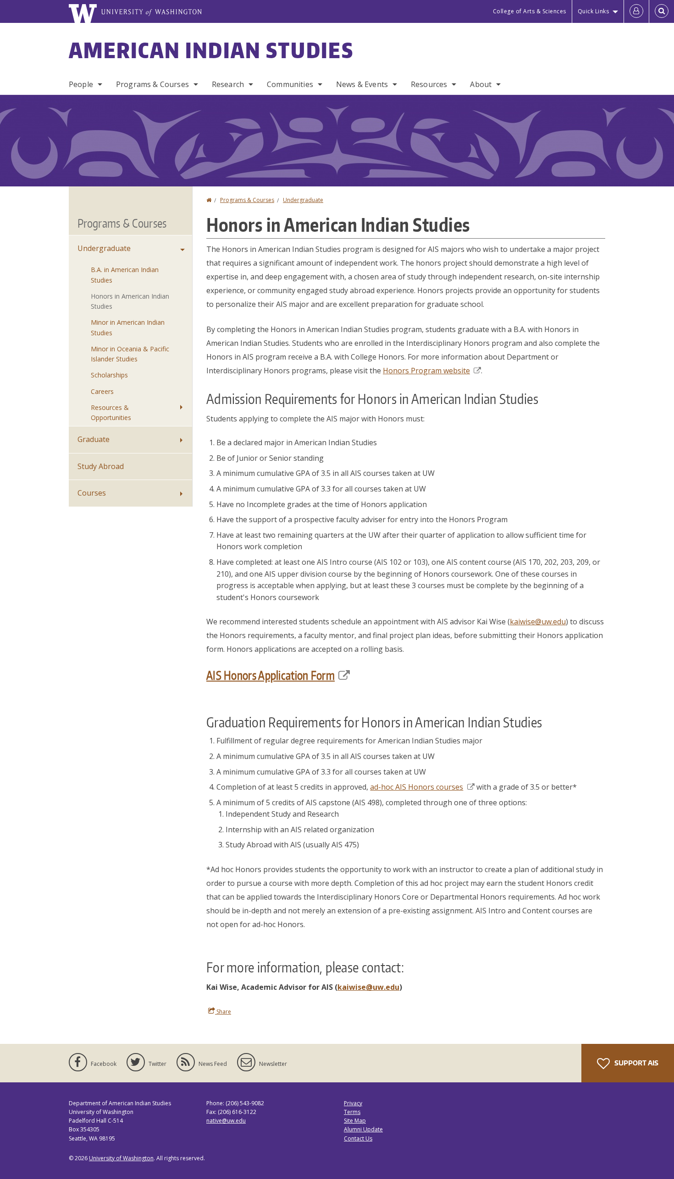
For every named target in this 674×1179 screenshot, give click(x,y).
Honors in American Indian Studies (130, 301)
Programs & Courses (152, 84)
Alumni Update (363, 1129)
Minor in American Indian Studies (128, 327)
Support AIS (635, 1063)
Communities (290, 84)
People (81, 84)
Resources (429, 84)
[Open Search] (661, 11)
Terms (352, 1112)
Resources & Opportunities (111, 412)
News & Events (362, 84)
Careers (102, 391)
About (481, 84)
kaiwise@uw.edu (538, 622)
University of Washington (121, 1158)
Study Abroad (100, 466)
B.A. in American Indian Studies (125, 274)
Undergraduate (303, 200)
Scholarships (109, 375)
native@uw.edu (226, 1120)
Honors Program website (426, 371)
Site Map (355, 1120)
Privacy (353, 1103)
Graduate (93, 439)
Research (228, 84)
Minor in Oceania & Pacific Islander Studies (130, 353)
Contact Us (358, 1138)
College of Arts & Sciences (529, 11)
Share (223, 1011)
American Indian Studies (211, 49)
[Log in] (636, 11)
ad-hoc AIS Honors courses (416, 787)
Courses (91, 493)
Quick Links (593, 11)
